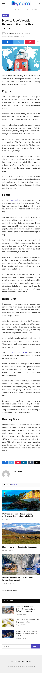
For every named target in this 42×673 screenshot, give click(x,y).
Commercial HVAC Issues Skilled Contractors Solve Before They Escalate (25, 609)
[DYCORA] (21, 3)
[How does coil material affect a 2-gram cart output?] (8, 623)
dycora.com (32, 666)
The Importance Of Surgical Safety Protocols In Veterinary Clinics (27, 634)
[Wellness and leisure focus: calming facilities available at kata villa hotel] (21, 500)
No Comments (8, 36)
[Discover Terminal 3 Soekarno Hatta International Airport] (21, 564)
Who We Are (26, 661)
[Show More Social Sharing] (38, 42)
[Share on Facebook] (7, 42)
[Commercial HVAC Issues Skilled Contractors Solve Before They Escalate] (8, 610)
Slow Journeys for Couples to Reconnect (19, 547)
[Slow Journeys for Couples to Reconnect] (21, 533)
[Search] (39, 3)
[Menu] (3, 3)
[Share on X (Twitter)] (18, 42)
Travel (5, 15)
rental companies (19, 352)
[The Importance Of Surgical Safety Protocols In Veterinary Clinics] (8, 634)
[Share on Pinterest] (30, 42)
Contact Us (15, 661)
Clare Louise (12, 33)
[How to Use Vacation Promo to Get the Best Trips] (21, 58)
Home (4, 10)
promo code (14, 200)
